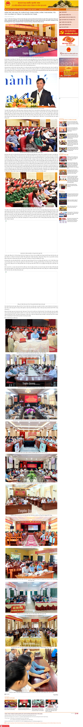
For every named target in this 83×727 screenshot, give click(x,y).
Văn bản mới (64, 12)
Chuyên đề (51, 10)
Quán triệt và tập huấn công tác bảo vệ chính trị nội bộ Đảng (10, 709)
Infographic (62, 192)
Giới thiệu (15, 10)
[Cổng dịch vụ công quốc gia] (68, 57)
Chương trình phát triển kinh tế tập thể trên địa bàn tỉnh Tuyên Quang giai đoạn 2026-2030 (72, 194)
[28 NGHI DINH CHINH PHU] (68, 97)
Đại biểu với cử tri (43, 10)
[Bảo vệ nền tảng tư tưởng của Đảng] (68, 35)
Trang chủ (8, 9)
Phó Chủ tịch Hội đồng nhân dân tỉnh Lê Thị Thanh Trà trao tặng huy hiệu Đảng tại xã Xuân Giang (72, 129)
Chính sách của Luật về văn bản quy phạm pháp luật (72, 207)
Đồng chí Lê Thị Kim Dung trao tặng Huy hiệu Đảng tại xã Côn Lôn (24, 709)
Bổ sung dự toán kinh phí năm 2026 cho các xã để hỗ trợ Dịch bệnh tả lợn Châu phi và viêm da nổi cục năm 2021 (72, 220)
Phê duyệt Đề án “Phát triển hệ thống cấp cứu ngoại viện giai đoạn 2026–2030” (72, 213)
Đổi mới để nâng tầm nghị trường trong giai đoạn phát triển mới (72, 185)
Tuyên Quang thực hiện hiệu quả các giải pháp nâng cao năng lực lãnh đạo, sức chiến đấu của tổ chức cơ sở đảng (51, 710)
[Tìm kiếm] (77, 9)
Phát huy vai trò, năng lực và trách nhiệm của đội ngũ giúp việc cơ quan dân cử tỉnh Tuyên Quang (72, 158)
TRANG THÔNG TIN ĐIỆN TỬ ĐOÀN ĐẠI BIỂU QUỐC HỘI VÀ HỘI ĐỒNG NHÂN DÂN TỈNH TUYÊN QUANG (23, 713)
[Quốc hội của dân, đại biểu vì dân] (68, 116)
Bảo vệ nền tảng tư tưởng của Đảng (67, 119)
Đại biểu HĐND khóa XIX (66, 24)
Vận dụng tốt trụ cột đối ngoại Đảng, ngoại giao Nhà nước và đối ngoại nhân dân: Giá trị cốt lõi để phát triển (72, 149)
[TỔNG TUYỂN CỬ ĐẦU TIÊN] (68, 77)
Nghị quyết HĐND (64, 27)
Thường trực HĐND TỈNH (66, 22)
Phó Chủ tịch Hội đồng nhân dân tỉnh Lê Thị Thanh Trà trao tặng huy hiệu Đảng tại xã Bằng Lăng (72, 123)
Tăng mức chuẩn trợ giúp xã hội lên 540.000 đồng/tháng (72, 201)
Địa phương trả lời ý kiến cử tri (68, 19)
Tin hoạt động (22, 10)
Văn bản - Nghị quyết (32, 10)
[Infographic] (68, 66)
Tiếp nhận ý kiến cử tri (66, 14)
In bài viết (7, 694)
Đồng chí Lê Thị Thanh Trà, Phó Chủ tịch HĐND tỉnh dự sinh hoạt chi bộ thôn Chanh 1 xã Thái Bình (38, 709)
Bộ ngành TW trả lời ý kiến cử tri (68, 17)
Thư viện (57, 10)
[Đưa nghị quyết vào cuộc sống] (68, 46)
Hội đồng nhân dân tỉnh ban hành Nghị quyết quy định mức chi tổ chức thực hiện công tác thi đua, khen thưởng (72, 172)
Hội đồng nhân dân (63, 154)
